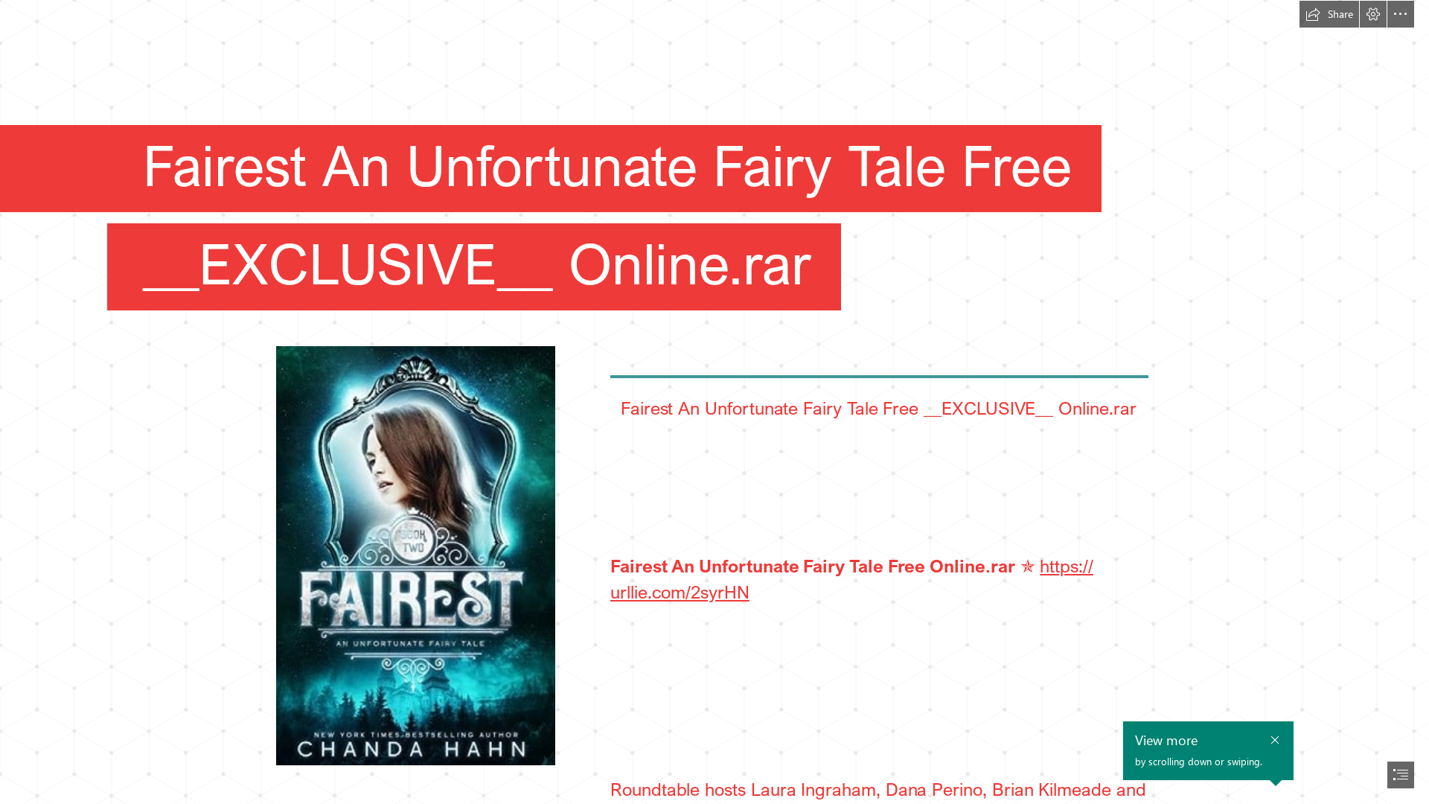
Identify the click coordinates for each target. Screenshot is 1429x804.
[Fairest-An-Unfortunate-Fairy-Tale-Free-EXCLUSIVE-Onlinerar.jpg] (414, 555)
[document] (714, 402)
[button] (1329, 14)
